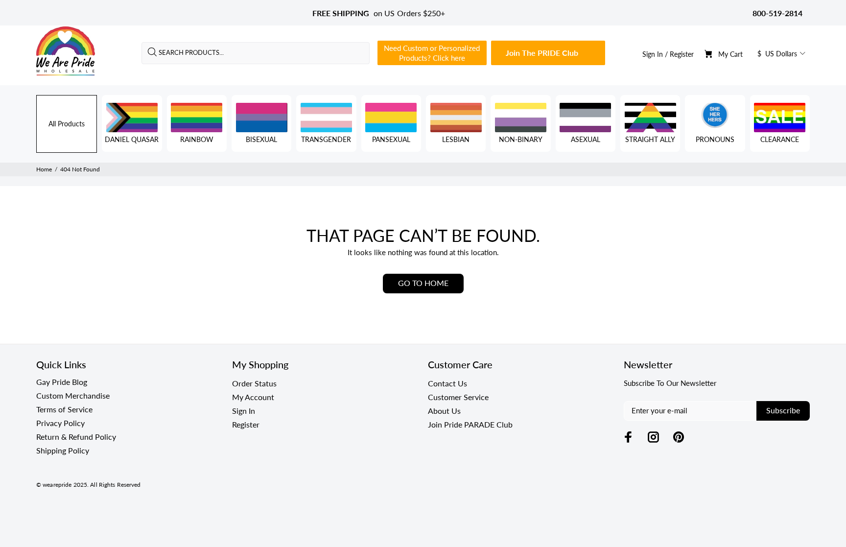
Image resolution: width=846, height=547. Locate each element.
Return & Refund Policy (76, 436)
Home (44, 169)
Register (682, 54)
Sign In (652, 54)
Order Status (254, 383)
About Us (444, 410)
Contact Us (447, 383)
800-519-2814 (777, 13)
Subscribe (783, 410)
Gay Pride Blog (61, 381)
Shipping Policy (62, 450)
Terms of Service (64, 409)
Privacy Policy (60, 423)
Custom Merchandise (73, 395)
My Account (253, 397)
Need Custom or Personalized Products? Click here (432, 53)
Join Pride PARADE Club (470, 424)
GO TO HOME (423, 282)
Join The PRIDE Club (542, 52)
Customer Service (458, 397)
